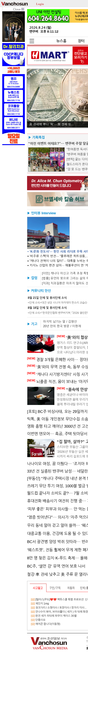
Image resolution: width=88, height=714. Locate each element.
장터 (81, 41)
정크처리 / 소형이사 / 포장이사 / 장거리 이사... (58, 607)
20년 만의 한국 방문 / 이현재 (62, 326)
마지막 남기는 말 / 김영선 (60, 321)
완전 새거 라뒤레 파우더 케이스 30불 (54, 615)
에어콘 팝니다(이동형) (45, 624)
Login (40, 3)
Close (17, 9)
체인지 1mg (40, 603)
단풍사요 (38, 619)
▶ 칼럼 (32, 278)
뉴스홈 (61, 41)
